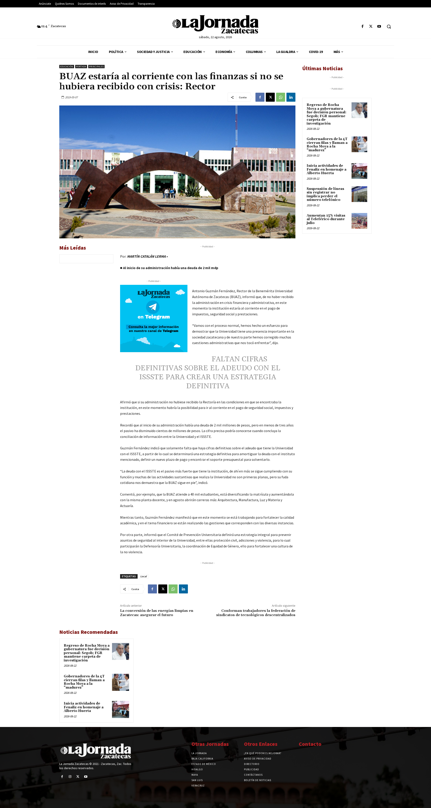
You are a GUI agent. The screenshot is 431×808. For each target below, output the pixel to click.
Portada (81, 66)
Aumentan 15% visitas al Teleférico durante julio (326, 219)
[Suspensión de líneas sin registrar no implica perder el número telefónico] (359, 194)
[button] (388, 26)
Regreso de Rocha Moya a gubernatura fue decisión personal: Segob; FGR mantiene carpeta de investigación (87, 653)
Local (143, 576)
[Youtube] (379, 27)
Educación (66, 66)
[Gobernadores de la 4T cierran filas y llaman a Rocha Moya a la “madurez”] (120, 682)
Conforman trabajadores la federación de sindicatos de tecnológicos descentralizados (255, 612)
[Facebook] (362, 27)
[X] (371, 27)
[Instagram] (70, 776)
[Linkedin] (290, 97)
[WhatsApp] (280, 97)
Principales (96, 66)
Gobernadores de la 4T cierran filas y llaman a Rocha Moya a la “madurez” (84, 682)
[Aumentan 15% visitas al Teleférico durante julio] (359, 221)
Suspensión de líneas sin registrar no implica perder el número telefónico (325, 194)
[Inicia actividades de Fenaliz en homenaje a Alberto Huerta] (120, 709)
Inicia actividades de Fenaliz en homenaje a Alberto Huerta (83, 707)
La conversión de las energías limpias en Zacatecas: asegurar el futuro (156, 612)
